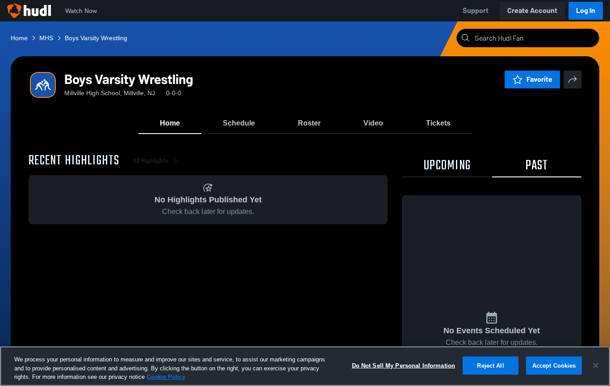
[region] (305, 366)
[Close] (596, 365)
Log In (585, 10)
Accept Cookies (554, 365)
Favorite (539, 79)
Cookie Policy (166, 376)
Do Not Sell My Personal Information (403, 365)
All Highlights (150, 160)
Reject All (490, 365)
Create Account (532, 10)
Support (476, 10)
